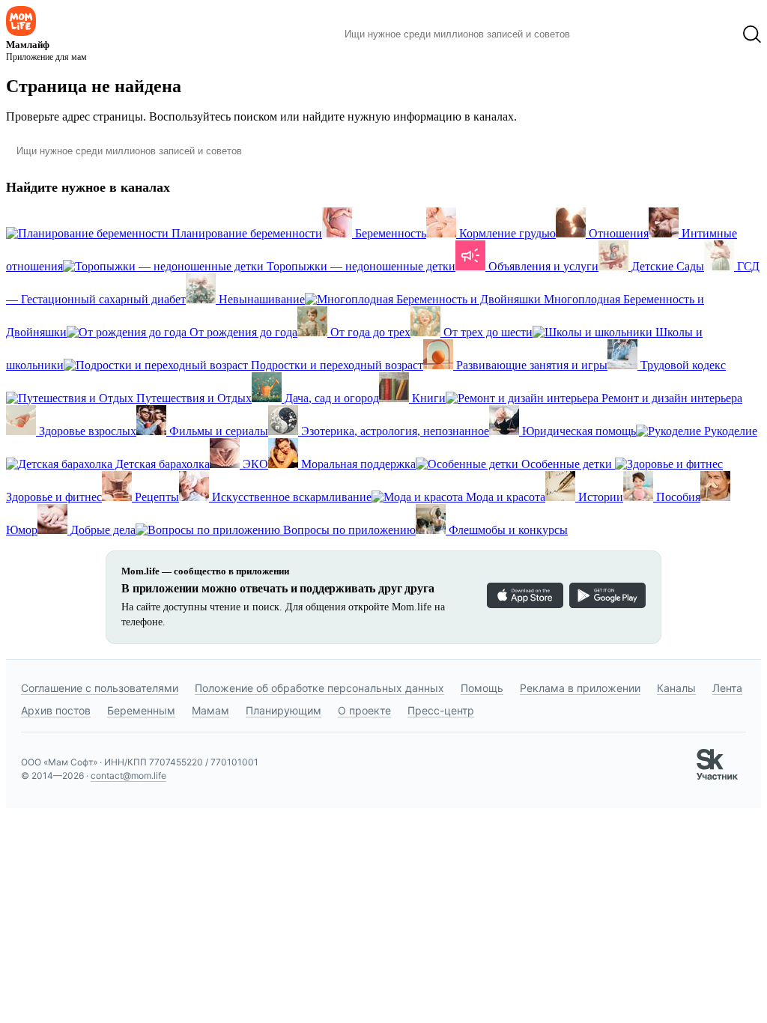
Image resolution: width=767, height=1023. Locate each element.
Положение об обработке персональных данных (319, 688)
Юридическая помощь (577, 431)
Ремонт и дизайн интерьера (670, 398)
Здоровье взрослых (86, 431)
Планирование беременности (245, 233)
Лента (727, 688)
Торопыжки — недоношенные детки (359, 266)
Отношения (617, 233)
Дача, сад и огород (330, 398)
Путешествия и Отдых (192, 398)
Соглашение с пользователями (99, 688)
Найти (604, 34)
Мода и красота (504, 497)
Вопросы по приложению (348, 529)
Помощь (482, 688)
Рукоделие (729, 431)
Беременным (141, 710)
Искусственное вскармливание (290, 497)
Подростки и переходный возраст (335, 365)
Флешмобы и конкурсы (507, 529)
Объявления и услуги (541, 266)
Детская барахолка (161, 464)
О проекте (364, 710)
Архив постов (56, 710)
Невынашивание (260, 299)
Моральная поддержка (357, 464)
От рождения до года (242, 332)
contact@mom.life (128, 775)
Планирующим (283, 710)
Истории (599, 497)
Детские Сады (666, 266)
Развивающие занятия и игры (530, 365)
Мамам (210, 710)
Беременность (389, 233)
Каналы (676, 688)
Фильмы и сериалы (217, 431)
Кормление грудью (506, 233)
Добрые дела (101, 529)
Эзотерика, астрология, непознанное (393, 431)
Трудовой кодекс (681, 365)
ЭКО (254, 464)
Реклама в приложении (580, 688)
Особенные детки (566, 464)
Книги (427, 398)
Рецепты (155, 497)
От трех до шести (486, 332)
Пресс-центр (440, 710)
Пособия (676, 497)
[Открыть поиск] (752, 34)
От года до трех (368, 332)
